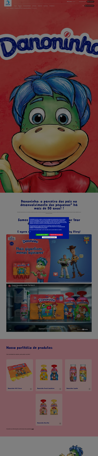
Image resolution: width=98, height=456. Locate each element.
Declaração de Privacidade (41, 227)
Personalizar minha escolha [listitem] (49, 237)
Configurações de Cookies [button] (35, 226)
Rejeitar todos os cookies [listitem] (56, 234)
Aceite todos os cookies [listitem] (42, 234)
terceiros (37, 220)
